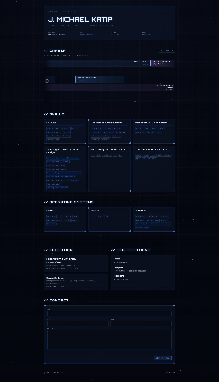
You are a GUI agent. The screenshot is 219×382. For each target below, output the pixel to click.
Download (146, 34)
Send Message (162, 358)
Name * (49, 309)
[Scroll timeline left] (47, 81)
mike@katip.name (86, 34)
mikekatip (115, 34)
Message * (51, 328)
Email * (50, 319)
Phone (113, 319)
